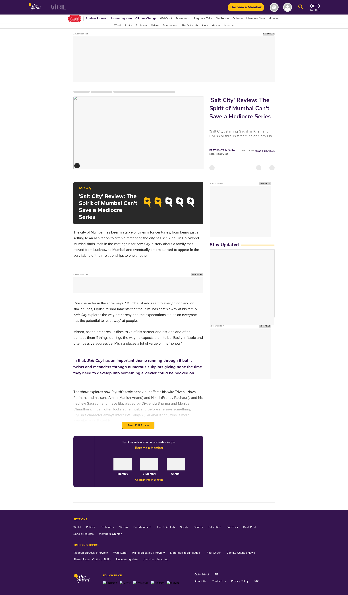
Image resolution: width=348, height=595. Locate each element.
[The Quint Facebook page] (110, 582)
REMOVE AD (268, 34)
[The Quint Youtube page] (173, 582)
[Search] (300, 7)
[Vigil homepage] (58, 7)
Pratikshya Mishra (222, 150)
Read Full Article (138, 425)
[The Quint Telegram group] (157, 582)
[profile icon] (287, 7)
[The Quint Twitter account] (125, 582)
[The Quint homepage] (35, 7)
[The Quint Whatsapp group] (140, 582)
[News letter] (274, 7)
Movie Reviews (265, 151)
